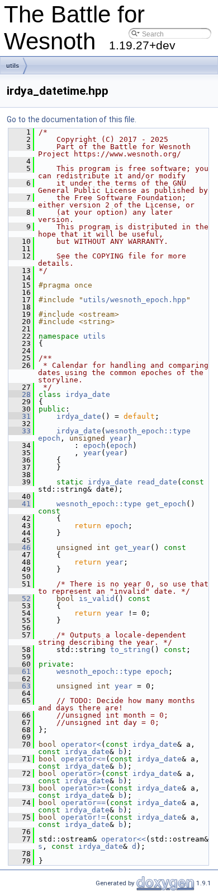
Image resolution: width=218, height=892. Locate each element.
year (118, 438)
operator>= (83, 788)
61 (19, 671)
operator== (83, 802)
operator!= (83, 817)
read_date (157, 482)
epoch (49, 438)
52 (19, 598)
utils (12, 65)
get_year (132, 547)
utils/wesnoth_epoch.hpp (134, 299)
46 (19, 547)
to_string (130, 649)
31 (19, 416)
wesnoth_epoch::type (148, 431)
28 (19, 394)
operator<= (83, 759)
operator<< (123, 839)
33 (19, 431)
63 (19, 686)
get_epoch (166, 504)
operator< (81, 744)
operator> (81, 773)
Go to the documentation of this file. (71, 119)
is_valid (97, 598)
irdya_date (87, 394)
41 (19, 504)
